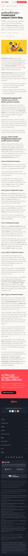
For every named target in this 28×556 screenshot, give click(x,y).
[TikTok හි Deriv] (17, 457)
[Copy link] (13, 36)
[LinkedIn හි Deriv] (19, 457)
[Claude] (18, 411)
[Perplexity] (15, 411)
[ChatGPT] (10, 411)
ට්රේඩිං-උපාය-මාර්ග (8, 9)
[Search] (12, 2)
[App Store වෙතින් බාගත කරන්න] (8, 469)
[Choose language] (15, 2)
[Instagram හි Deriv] (11, 457)
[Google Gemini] (13, 411)
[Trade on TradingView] (14, 476)
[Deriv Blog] (4, 2)
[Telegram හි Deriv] (22, 457)
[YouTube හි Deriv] (14, 457)
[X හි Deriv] (9, 457)
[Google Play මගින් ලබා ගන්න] (20, 469)
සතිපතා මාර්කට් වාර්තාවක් (19, 341)
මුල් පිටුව (3, 6)
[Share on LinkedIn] (10, 36)
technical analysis (17, 64)
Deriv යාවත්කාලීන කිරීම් (12, 6)
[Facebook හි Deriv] (6, 457)
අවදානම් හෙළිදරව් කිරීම (11, 537)
